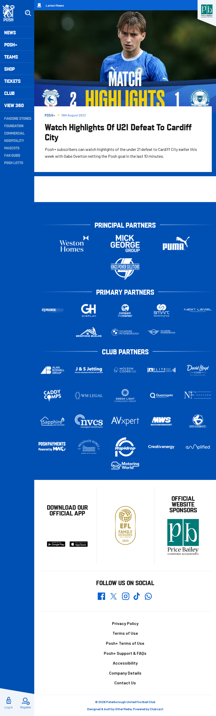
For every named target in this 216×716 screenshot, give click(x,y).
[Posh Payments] (52, 447)
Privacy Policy (125, 623)
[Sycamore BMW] (125, 332)
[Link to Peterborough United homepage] (11, 13)
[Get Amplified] (198, 447)
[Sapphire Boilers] (52, 421)
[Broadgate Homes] (89, 447)
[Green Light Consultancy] (125, 396)
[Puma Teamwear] (176, 243)
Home (39, 5)
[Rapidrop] (125, 446)
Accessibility (125, 662)
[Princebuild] (52, 310)
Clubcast (156, 709)
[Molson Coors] (125, 370)
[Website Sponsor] (207, 11)
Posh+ (10, 44)
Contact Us (125, 682)
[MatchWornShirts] (161, 421)
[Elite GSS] (161, 370)
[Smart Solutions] (161, 310)
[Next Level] (198, 310)
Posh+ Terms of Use (125, 643)
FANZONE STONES (17, 118)
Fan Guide (12, 155)
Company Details (125, 672)
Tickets (12, 81)
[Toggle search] (28, 13)
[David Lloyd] (198, 370)
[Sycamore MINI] (161, 332)
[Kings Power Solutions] (125, 269)
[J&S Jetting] (89, 370)
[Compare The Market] (125, 310)
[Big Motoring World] (125, 465)
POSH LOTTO (13, 162)
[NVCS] (89, 421)
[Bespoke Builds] (89, 332)
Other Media (123, 709)
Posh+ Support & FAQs (125, 653)
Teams (11, 56)
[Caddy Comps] (52, 396)
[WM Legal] (89, 396)
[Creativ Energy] (161, 447)
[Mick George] (125, 243)
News (10, 32)
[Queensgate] (161, 396)
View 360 (14, 105)
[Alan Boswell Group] (52, 370)
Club (9, 93)
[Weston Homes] (74, 243)
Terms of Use (125, 633)
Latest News (55, 5)
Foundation (13, 125)
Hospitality (14, 140)
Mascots (11, 147)
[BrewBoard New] (198, 421)
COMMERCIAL (14, 133)
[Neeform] (198, 395)
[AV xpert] (125, 421)
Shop (9, 68)
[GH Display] (89, 310)
